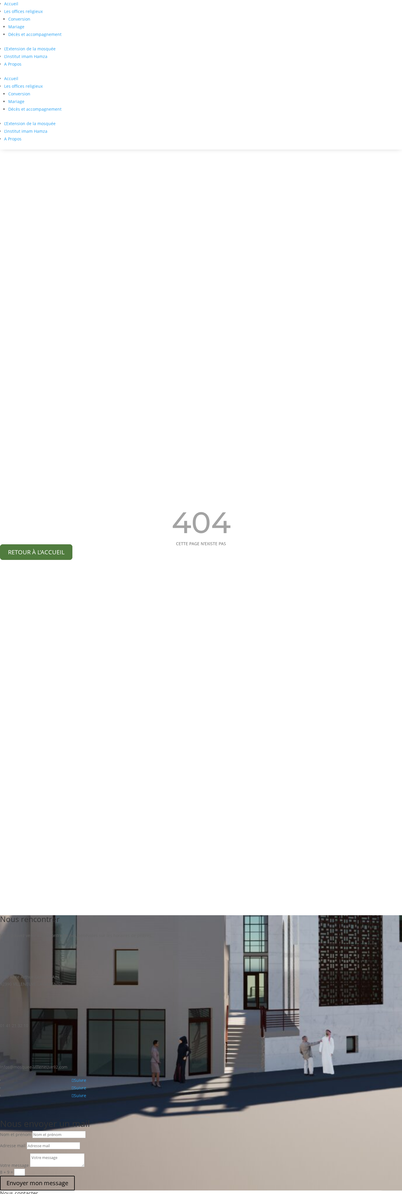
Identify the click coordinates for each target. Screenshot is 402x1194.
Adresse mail (13, 1145)
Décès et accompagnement (35, 34)
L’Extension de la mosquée (30, 49)
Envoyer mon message (37, 1183)
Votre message (14, 1165)
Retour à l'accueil (36, 552)
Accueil (11, 3)
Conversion (19, 19)
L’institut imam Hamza (25, 56)
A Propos (12, 64)
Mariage (16, 26)
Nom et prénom (15, 1134)
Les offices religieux (23, 11)
